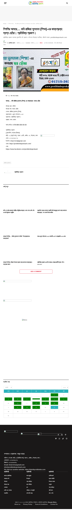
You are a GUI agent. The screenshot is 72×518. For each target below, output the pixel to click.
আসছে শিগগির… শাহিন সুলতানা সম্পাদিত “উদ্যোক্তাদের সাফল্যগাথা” (16, 237)
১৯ (27, 407)
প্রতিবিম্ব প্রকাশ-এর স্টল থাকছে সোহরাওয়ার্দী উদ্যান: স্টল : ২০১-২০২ (50, 263)
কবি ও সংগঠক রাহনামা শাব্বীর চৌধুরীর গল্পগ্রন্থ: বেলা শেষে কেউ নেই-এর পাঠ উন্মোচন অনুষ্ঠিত (19, 211)
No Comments (49, 43)
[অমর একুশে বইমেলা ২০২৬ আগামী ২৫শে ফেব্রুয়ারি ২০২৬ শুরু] (53, 225)
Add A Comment (36, 271)
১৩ (36, 403)
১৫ (54, 403)
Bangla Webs (52, 502)
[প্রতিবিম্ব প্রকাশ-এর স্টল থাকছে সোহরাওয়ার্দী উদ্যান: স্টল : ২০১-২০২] (53, 251)
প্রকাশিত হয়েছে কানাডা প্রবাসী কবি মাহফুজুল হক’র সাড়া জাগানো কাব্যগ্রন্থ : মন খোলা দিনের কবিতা (52, 211)
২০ (36, 407)
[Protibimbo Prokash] (36, 3)
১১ (17, 403)
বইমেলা (41, 42)
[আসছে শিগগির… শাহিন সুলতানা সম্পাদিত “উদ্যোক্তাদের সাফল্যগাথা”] (19, 225)
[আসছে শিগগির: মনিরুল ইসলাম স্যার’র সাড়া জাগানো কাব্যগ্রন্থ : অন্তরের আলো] (19, 251)
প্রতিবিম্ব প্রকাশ (12, 43)
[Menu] (5, 3)
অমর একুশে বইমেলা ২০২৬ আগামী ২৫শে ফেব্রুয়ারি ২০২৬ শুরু (51, 236)
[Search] (67, 3)
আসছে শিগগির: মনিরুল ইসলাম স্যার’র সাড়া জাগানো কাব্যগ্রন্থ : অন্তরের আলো (18, 263)
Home (4, 23)
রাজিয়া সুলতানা (7, 162)
